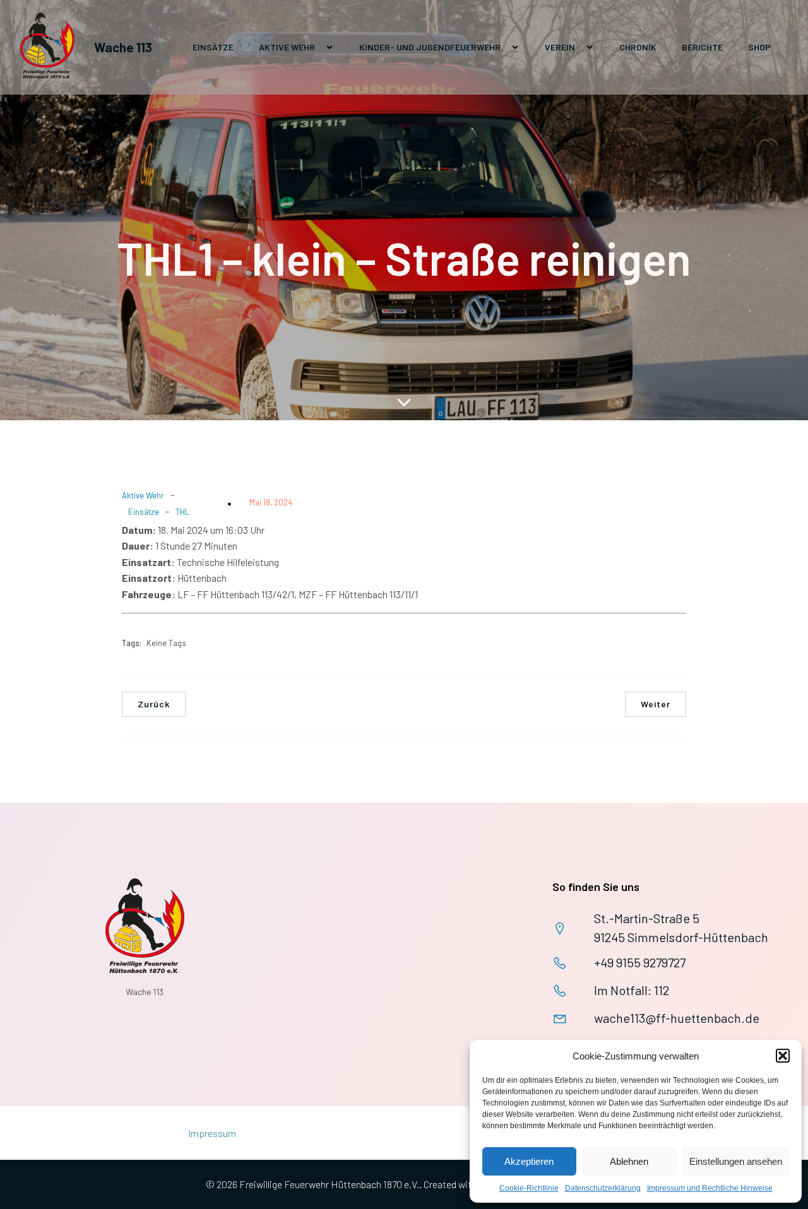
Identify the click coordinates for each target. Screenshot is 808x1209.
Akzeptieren (529, 1161)
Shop (759, 47)
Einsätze (213, 47)
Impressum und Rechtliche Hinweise (710, 1188)
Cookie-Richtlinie (529, 1188)
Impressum (212, 1133)
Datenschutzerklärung (603, 1188)
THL (182, 512)
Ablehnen (629, 1161)
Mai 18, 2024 (270, 502)
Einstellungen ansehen (735, 1161)
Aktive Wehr (143, 495)
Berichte (702, 47)
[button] (782, 1055)
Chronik (637, 47)
